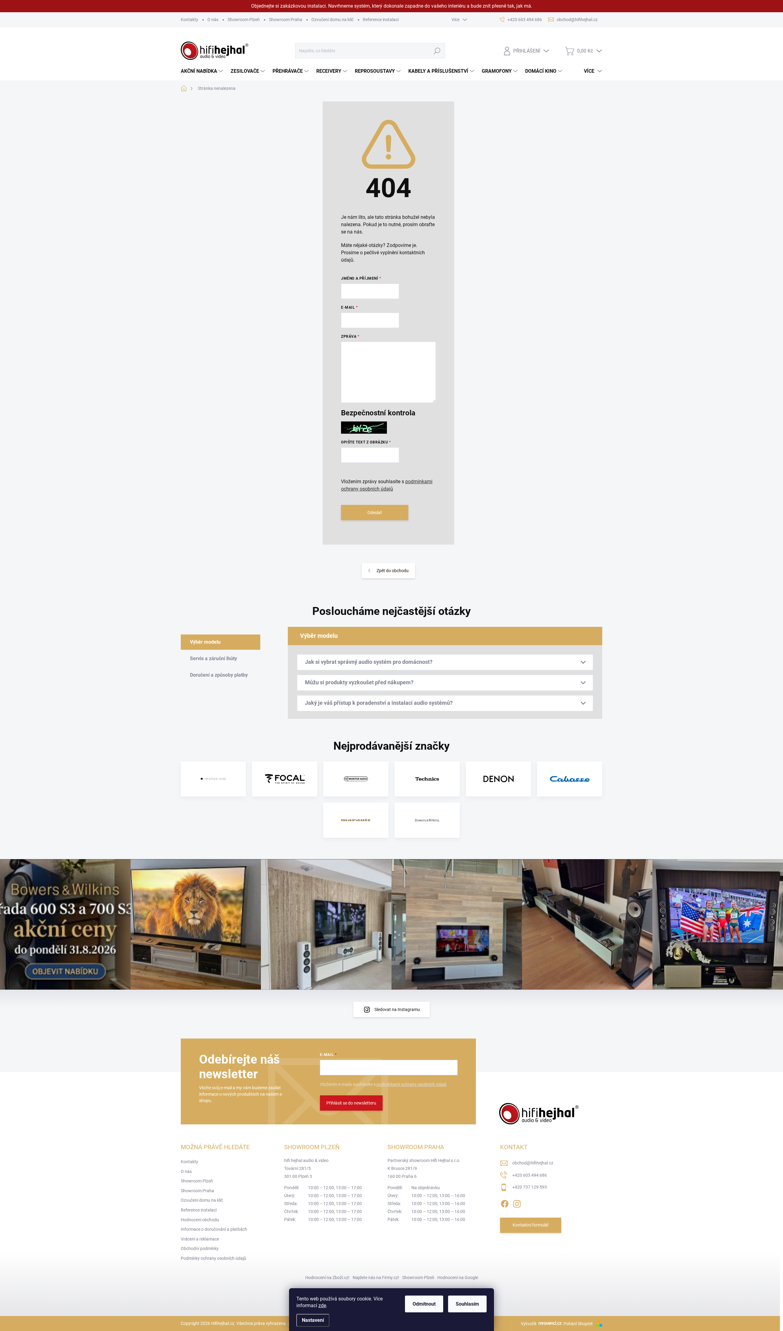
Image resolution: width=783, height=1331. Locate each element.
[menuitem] (203, 71)
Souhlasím (467, 1304)
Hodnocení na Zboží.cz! (327, 1277)
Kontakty (189, 19)
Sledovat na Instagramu (397, 1009)
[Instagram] (516, 1202)
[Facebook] (504, 1202)
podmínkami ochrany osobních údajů (412, 1084)
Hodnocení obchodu (200, 1219)
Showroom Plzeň (244, 19)
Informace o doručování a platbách (214, 1229)
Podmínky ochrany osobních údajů (213, 1258)
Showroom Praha (285, 19)
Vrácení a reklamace (200, 1239)
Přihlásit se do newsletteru (351, 1103)
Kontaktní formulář (531, 1225)
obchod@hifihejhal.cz (532, 1162)
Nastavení (313, 1320)
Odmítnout (424, 1304)
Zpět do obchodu (393, 570)
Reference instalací (381, 19)
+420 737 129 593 (529, 1187)
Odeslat (374, 512)
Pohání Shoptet (578, 1323)
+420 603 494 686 (529, 1175)
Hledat (437, 50)
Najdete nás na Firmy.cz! (376, 1277)
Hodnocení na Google (457, 1277)
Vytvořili (528, 1324)
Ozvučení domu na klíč (332, 19)
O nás (212, 19)
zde (322, 1305)
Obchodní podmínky (200, 1248)
